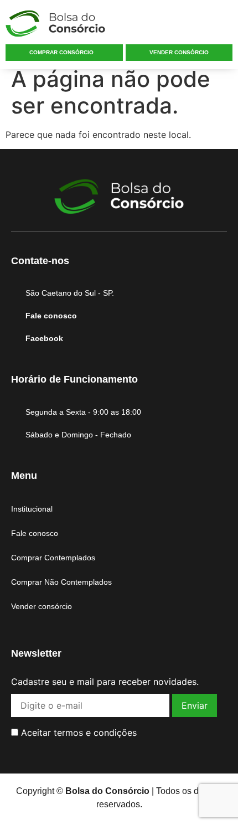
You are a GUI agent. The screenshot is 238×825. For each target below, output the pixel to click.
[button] (223, 26)
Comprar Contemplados (53, 557)
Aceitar (77, 732)
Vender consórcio (179, 52)
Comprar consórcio (61, 52)
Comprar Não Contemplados (61, 582)
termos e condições (95, 732)
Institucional (32, 508)
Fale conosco (34, 533)
